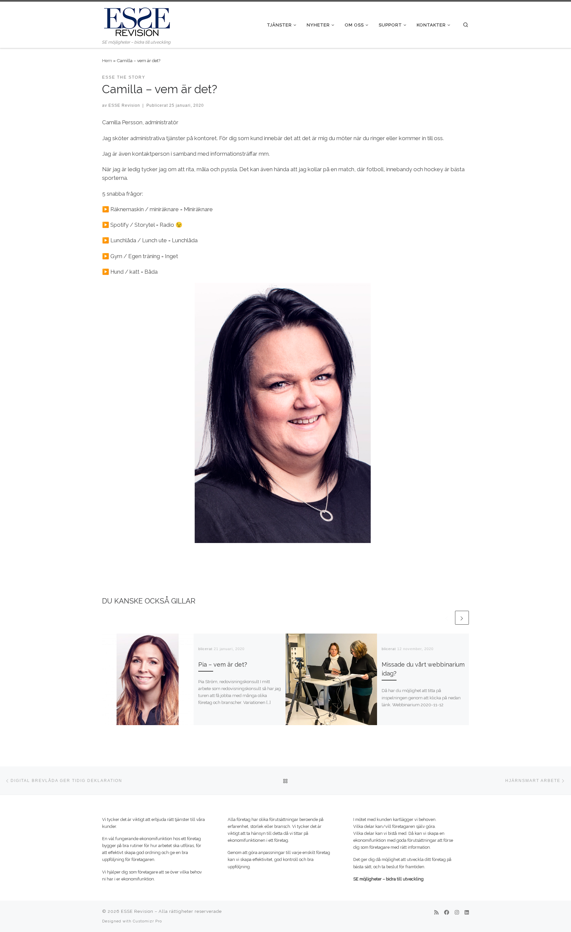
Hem (107, 60)
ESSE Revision (124, 105)
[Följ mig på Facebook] (446, 913)
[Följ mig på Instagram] (457, 913)
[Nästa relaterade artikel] (462, 618)
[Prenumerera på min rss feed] (436, 913)
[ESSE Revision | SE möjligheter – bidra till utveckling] (136, 20)
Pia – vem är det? (222, 664)
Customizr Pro (147, 921)
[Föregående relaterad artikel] (447, 618)
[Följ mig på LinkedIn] (467, 913)
